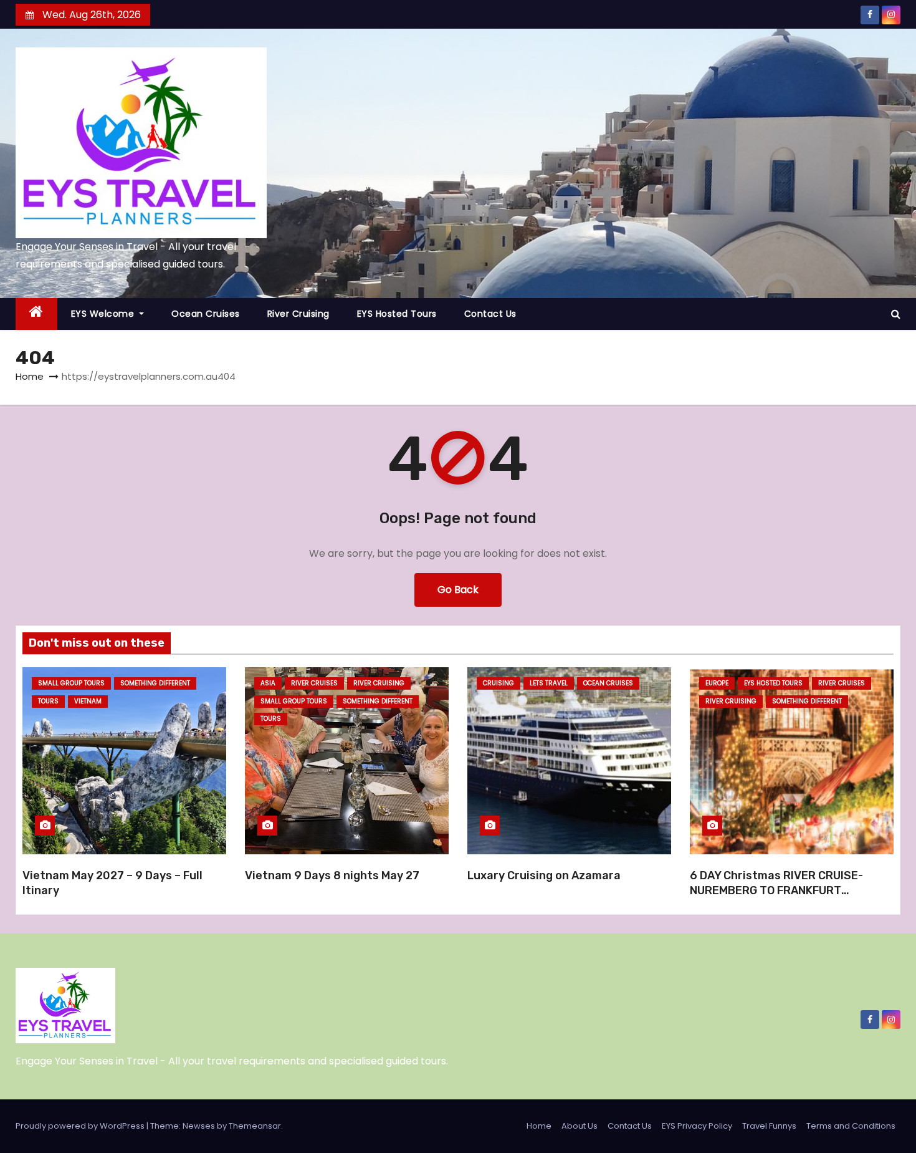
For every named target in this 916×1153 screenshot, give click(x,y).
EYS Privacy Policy (697, 1126)
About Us (579, 1126)
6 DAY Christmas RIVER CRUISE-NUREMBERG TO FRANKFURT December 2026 (776, 890)
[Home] (36, 314)
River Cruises (314, 683)
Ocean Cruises (205, 313)
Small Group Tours (71, 683)
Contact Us (490, 313)
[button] (895, 314)
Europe (716, 683)
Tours (48, 701)
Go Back (458, 589)
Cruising (498, 683)
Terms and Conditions (850, 1126)
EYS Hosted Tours (397, 313)
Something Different (155, 683)
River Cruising (298, 313)
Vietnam (88, 701)
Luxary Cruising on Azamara (544, 875)
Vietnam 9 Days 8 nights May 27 (332, 875)
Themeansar (255, 1126)
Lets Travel (549, 683)
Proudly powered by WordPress (81, 1126)
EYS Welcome (104, 313)
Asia (267, 683)
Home (30, 376)
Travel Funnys (769, 1126)
